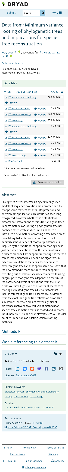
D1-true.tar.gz (15, 120)
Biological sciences (14, 392)
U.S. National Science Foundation (22, 408)
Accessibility (29, 448)
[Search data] (42, 13)
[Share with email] (54, 369)
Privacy (8, 448)
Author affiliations (11, 63)
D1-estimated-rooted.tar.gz (22, 97)
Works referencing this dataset (28, 342)
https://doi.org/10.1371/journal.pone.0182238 (32, 427)
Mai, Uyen (8, 52)
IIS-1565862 (47, 408)
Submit (11, 13)
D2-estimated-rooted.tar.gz (22, 126)
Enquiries (11, 461)
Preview (13, 102)
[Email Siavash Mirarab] (7, 57)
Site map (53, 454)
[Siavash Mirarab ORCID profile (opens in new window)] (11, 57)
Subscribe (59, 461)
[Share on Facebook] (46, 369)
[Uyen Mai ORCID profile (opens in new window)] (19, 52)
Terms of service (55, 448)
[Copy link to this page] (61, 369)
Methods (9, 332)
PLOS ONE (37, 423)
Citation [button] (10, 353)
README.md (15, 161)
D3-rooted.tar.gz (17, 155)
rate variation (21, 396)
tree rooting (36, 396)
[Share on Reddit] (32, 369)
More (55, 13)
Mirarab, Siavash (53, 52)
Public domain (23, 375)
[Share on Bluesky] (25, 369)
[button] (34, 92)
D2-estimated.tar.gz (19, 137)
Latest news (35, 461)
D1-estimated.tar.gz (19, 108)
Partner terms (17, 454)
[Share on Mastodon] (39, 369)
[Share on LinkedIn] (17, 369)
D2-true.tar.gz (15, 149)
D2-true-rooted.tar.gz (19, 143)
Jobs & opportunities (35, 467)
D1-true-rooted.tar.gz (19, 114)
